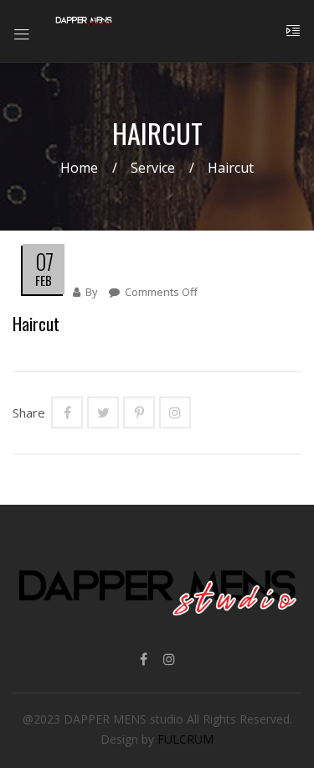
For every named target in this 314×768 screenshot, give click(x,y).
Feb (43, 280)
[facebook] (143, 659)
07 (44, 261)
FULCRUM (185, 739)
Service (153, 167)
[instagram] (169, 659)
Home (79, 167)
